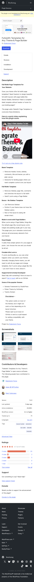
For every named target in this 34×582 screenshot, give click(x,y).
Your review (6, 467)
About (4, 508)
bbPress (5, 546)
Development (8, 69)
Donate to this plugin (9, 497)
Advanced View (7, 436)
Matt (4, 543)
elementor (28, 424)
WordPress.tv (7, 533)
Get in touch (11, 278)
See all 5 (29, 420)
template (29, 431)
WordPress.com (8, 539)
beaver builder (20, 424)
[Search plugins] (21, 21)
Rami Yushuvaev (11, 393)
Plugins (20, 515)
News (4, 512)
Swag (20, 533)
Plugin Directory (6, 8)
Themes (20, 512)
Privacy (4, 518)
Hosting (4, 515)
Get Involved (22, 524)
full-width (23, 427)
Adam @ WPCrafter (12, 387)
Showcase (21, 508)
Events (20, 527)
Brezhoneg (9, 557)
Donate (21, 530)
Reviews (6, 60)
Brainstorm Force (10, 43)
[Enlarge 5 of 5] (14, 354)
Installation (7, 65)
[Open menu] (31, 2)
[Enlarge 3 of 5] (14, 345)
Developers (5, 530)
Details (6, 55)
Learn (4, 524)
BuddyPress (7, 549)
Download (6, 48)
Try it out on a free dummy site (12, 163)
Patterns (21, 518)
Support (6, 74)
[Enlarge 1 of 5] (14, 335)
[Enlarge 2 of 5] (30, 335)
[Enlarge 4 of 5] (30, 345)
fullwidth (29, 427)
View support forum (8, 481)
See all (30, 467)
